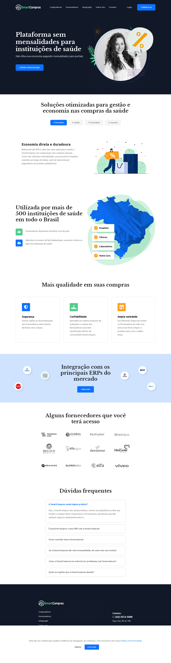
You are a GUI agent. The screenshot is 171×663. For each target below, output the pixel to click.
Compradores (56, 7)
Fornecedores (72, 7)
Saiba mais (85, 389)
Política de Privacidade (131, 641)
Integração (87, 7)
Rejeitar (78, 647)
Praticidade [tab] (95, 123)
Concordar (91, 647)
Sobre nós (100, 7)
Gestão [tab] (76, 123)
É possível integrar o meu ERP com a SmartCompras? (74, 529)
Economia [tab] (59, 123)
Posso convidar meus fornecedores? (66, 539)
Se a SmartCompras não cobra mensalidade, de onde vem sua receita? (82, 550)
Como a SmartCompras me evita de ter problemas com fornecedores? (82, 561)
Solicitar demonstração (29, 67)
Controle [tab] (113, 123)
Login (129, 7)
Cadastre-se (146, 7)
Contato (112, 7)
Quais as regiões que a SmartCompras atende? (71, 572)
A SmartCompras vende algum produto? (68, 504)
